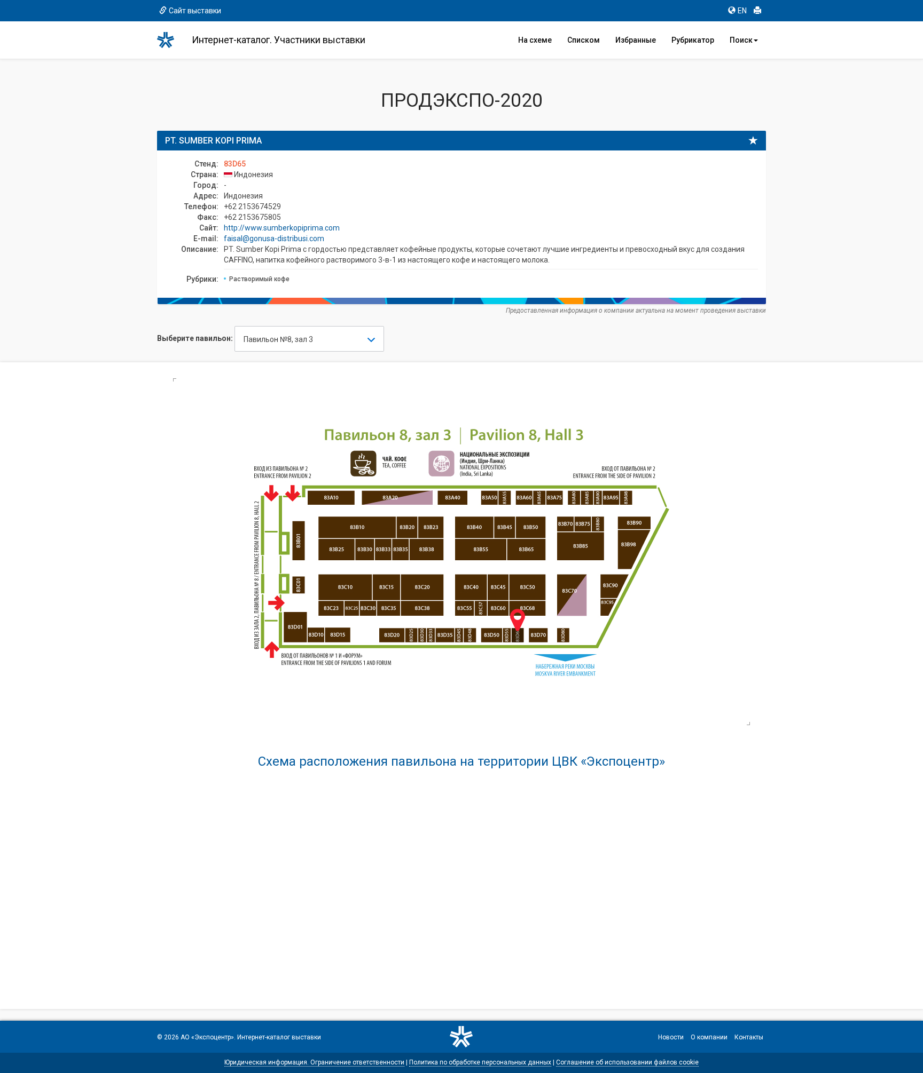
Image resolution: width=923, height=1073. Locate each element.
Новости (671, 1037)
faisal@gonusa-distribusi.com (274, 238)
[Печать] (757, 10)
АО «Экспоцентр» (207, 1037)
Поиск (741, 40)
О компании (709, 1037)
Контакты (748, 1037)
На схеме (535, 40)
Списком (583, 40)
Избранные (635, 40)
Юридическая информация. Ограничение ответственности (314, 1062)
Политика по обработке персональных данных (480, 1062)
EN (742, 10)
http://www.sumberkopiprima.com (282, 228)
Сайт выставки (195, 10)
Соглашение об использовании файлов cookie (627, 1062)
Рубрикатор (692, 40)
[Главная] (170, 40)
